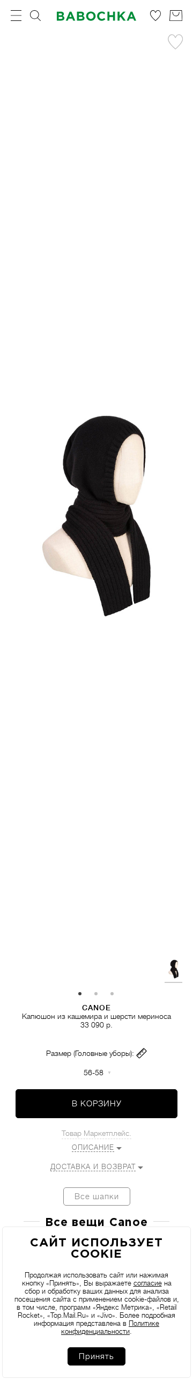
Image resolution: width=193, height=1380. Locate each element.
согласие (147, 1283)
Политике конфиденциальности (110, 1327)
